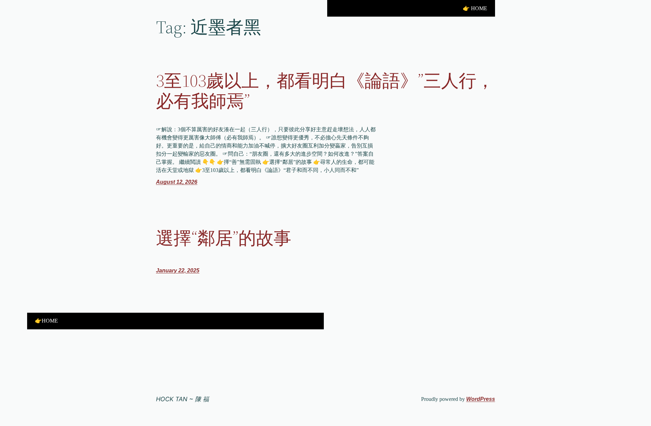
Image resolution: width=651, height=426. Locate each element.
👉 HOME (475, 8)
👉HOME (46, 321)
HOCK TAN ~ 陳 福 (182, 399)
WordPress (480, 399)
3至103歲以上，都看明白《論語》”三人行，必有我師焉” (325, 91)
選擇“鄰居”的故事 (223, 238)
